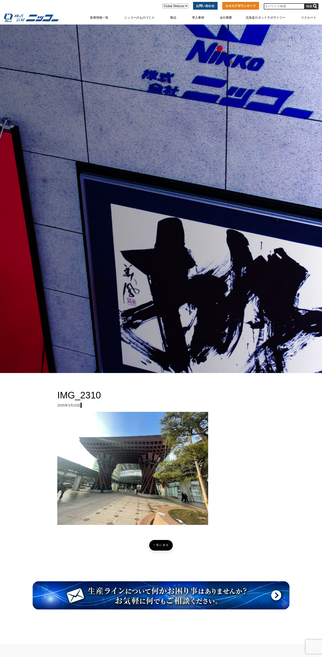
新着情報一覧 (99, 17)
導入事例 (198, 17)
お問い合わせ (205, 6)
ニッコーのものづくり (139, 17)
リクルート (308, 17)
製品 (173, 17)
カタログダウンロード (240, 6)
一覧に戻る (161, 545)
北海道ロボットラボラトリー (265, 17)
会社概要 (226, 17)
